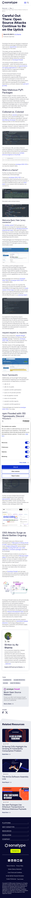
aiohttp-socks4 (9, 225)
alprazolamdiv (6, 499)
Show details (22, 462)
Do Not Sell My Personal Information (15, 876)
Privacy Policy (19, 866)
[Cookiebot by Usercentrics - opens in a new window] (22, 421)
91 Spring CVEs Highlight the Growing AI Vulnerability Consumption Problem (14, 749)
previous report (22, 295)
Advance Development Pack (15, 611)
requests (4, 339)
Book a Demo (8, 704)
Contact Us (15, 851)
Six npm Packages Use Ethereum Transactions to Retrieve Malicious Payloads (14, 807)
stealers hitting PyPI (11, 546)
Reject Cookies (15, 475)
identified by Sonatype (8, 120)
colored (14, 115)
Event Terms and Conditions (15, 872)
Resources (4, 8)
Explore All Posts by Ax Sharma (14, 667)
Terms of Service (11, 866)
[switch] (27, 447)
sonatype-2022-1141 (21, 164)
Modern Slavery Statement (15, 869)
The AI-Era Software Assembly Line (15, 778)
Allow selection (16, 471)
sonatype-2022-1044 (17, 280)
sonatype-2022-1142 (15, 177)
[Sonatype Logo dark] (9, 3)
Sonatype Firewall (18, 60)
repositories (13, 47)
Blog (11, 8)
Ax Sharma (18, 34)
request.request (20, 335)
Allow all (15, 467)
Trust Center (20, 879)
